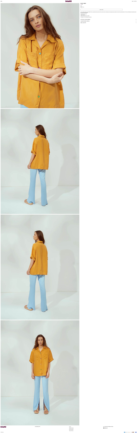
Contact (70, 426)
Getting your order (85, 19)
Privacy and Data (71, 429)
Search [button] (133, 1)
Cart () (135, 1)
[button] (40, 55)
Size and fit (83, 22)
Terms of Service (71, 430)
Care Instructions (84, 21)
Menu (1, 1)
